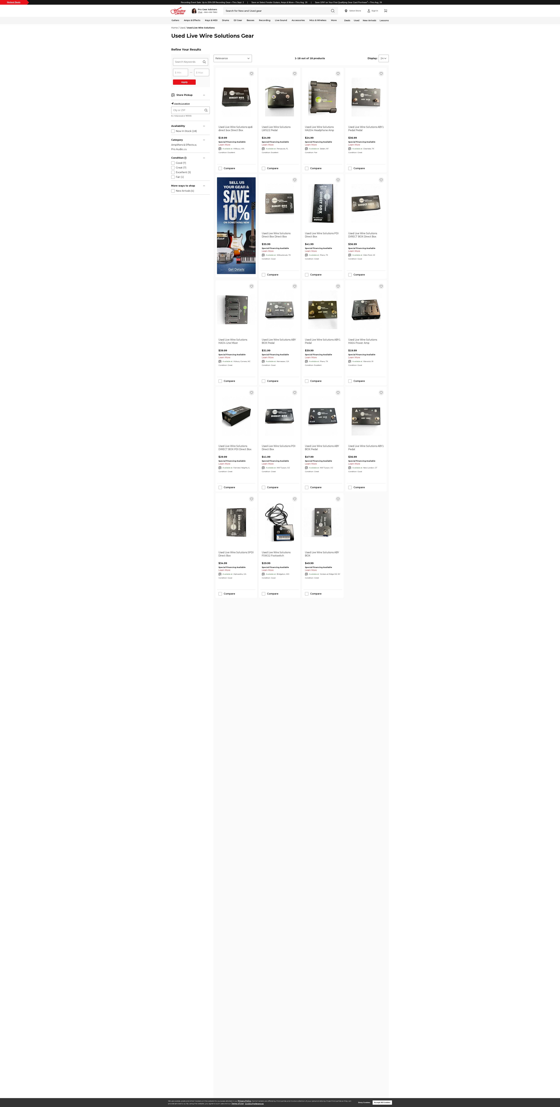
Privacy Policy (244, 1101)
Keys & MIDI (211, 20)
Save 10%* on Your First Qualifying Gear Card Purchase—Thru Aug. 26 (348, 2)
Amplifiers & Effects (184, 144)
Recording (264, 20)
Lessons (384, 20)
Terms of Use (237, 1104)
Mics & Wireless (317, 20)
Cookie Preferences (254, 1104)
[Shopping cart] (385, 11)
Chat (200, 12)
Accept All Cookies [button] (382, 1102)
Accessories (298, 20)
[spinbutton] (180, 72)
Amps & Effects (192, 20)
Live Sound (281, 20)
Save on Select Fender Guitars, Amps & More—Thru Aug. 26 (279, 2)
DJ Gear (238, 20)
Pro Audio (179, 149)
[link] (236, 130)
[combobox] (233, 58)
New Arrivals (369, 20)
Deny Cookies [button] (364, 1102)
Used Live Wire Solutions (201, 27)
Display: (372, 58)
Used (356, 20)
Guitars (175, 20)
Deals (347, 20)
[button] (204, 11)
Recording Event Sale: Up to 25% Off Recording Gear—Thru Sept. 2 (212, 2)
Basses (250, 20)
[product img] (236, 97)
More (334, 20)
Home (174, 27)
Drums (225, 20)
